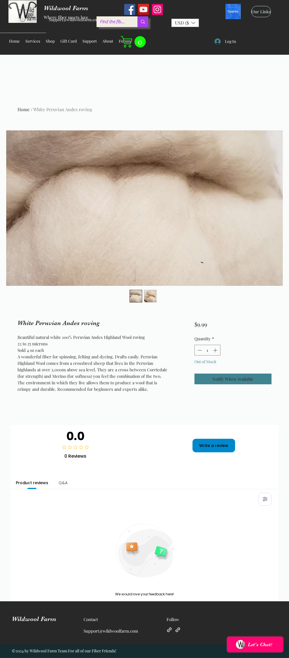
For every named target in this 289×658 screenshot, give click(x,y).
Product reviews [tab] (32, 483)
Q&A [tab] (63, 483)
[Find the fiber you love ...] (142, 21)
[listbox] (185, 23)
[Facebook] (129, 9)
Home (23, 109)
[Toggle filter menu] (265, 499)
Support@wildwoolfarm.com (74, 19)
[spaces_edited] (233, 11)
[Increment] (216, 350)
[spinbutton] (207, 350)
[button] (185, 23)
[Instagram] (157, 9)
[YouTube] (143, 9)
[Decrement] (199, 350)
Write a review (213, 445)
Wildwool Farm (34, 618)
